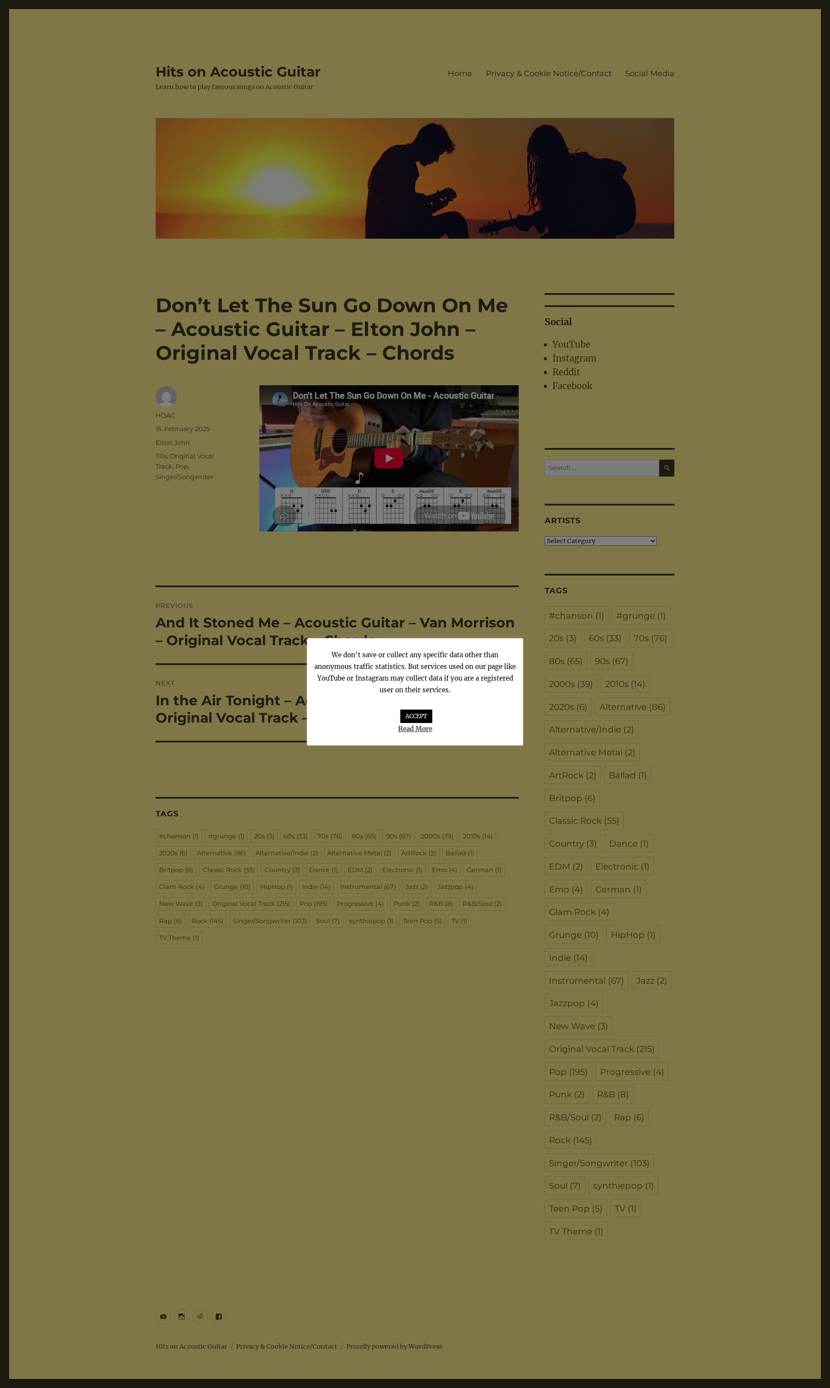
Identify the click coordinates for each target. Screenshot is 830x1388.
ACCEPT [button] (416, 716)
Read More (415, 729)
